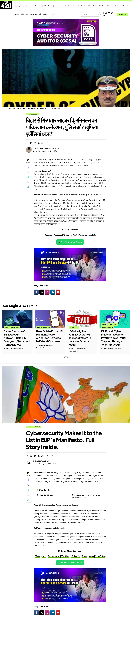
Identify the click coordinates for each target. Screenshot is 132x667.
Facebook (58, 235)
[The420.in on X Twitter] (41, 292)
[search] (130, 14)
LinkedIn (74, 235)
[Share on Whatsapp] (34, 143)
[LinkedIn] (104, 15)
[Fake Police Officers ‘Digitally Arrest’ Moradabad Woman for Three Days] (115, 319)
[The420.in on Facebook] (36, 292)
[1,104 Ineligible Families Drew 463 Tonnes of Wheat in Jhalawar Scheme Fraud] (50, 319)
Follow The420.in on (46, 495)
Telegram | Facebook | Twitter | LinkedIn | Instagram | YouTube (87, 496)
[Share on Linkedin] (38, 143)
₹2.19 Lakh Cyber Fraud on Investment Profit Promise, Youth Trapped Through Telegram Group (81, 338)
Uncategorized (32, 114)
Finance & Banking (11, 327)
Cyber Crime (80, 324)
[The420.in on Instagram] (47, 292)
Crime (72, 324)
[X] (106, 12)
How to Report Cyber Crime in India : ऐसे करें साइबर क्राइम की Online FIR (73, 195)
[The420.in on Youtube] (58, 292)
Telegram (48, 235)
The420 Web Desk (42, 461)
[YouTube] (109, 12)
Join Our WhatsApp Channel (71, 242)
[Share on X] (31, 143)
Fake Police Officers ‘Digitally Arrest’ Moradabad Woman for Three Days (113, 336)
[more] (49, 14)
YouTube (92, 235)
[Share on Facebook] (27, 143)
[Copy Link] (42, 143)
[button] (64, 356)
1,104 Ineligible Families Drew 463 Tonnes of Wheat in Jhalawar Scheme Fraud (47, 338)
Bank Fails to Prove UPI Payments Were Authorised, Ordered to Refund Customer (17, 336)
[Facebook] (104, 12)
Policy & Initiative (33, 427)
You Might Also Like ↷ (19, 305)
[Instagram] (112, 12)
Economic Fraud (75, 327)
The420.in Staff (75, 348)
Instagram (83, 235)
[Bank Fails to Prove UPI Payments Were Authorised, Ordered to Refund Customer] (17, 319)
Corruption (41, 327)
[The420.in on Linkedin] (52, 292)
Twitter (66, 235)
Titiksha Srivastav (41, 148)
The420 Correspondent (13, 345)
